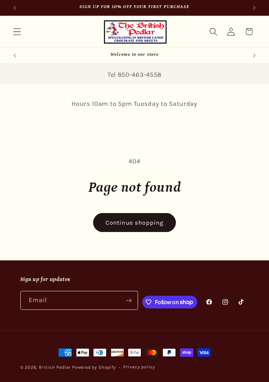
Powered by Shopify (94, 367)
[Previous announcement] (14, 7)
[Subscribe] (129, 300)
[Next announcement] (254, 7)
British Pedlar (55, 367)
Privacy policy (139, 366)
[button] (17, 32)
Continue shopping (134, 222)
